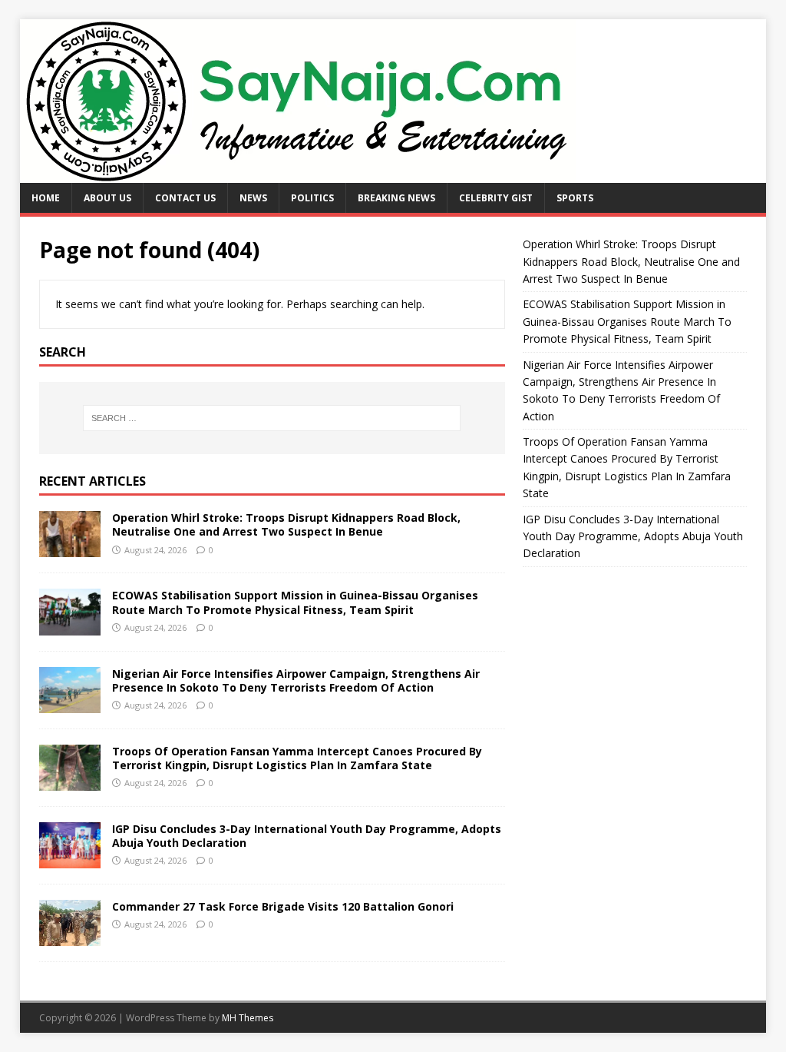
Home (45, 197)
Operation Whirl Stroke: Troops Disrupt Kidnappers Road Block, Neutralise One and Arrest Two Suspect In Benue (286, 524)
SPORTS (574, 197)
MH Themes (247, 1017)
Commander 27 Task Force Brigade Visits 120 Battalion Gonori (283, 906)
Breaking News (396, 197)
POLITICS (312, 197)
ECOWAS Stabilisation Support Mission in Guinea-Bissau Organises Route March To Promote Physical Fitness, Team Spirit (295, 602)
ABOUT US (107, 197)
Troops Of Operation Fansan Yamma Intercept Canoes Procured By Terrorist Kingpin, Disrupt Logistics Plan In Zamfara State (297, 758)
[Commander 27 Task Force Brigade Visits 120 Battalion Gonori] (70, 936)
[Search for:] (272, 418)
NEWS (253, 197)
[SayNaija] (298, 174)
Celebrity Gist (496, 197)
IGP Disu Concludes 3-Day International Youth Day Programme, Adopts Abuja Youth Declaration (306, 835)
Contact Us (185, 197)
